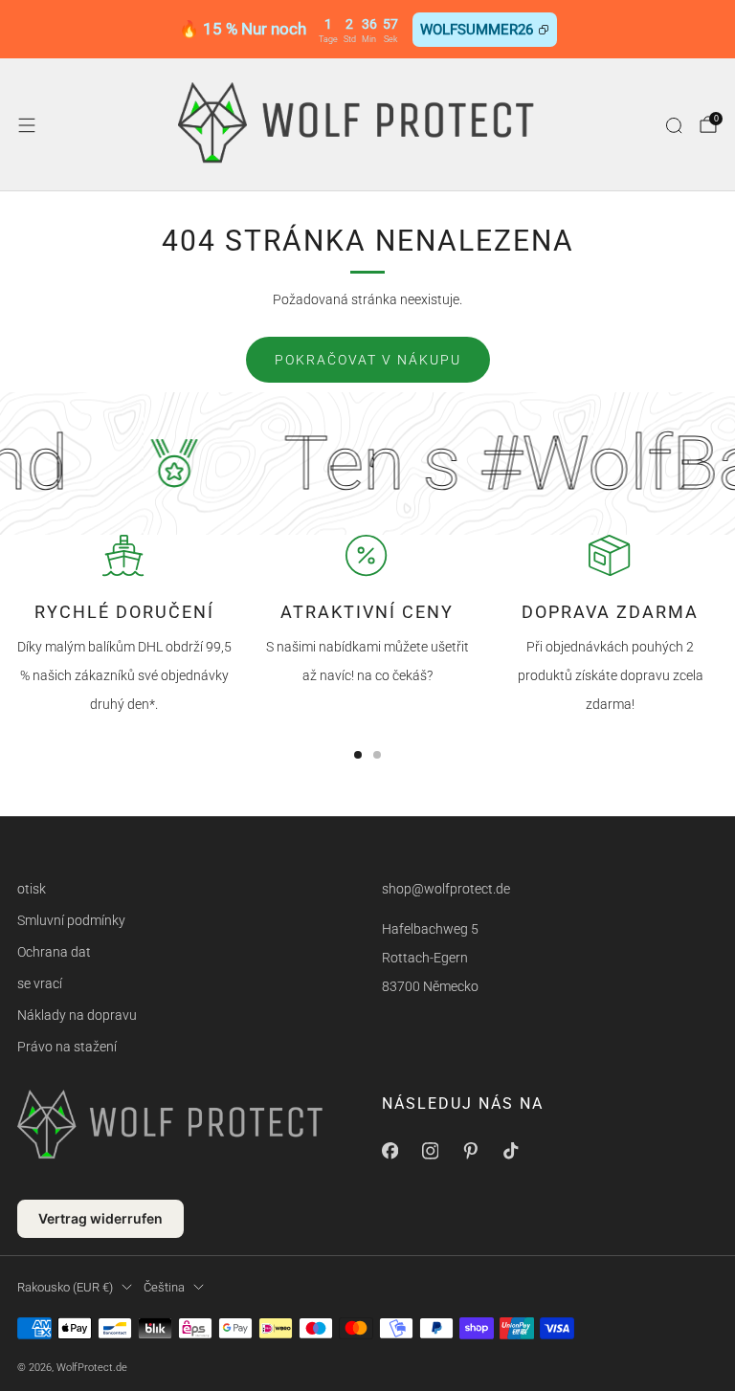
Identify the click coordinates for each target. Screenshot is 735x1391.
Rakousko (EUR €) (65, 1287)
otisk (31, 888)
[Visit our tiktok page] (510, 1151)
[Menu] (26, 125)
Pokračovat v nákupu (368, 359)
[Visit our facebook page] (389, 1151)
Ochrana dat (54, 952)
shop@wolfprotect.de (446, 888)
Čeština (164, 1287)
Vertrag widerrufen (100, 1218)
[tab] (358, 755)
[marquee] (367, 463)
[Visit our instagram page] (430, 1151)
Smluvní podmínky (71, 920)
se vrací (39, 983)
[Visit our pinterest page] (470, 1151)
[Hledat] (673, 125)
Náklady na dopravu (77, 1015)
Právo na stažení (67, 1046)
